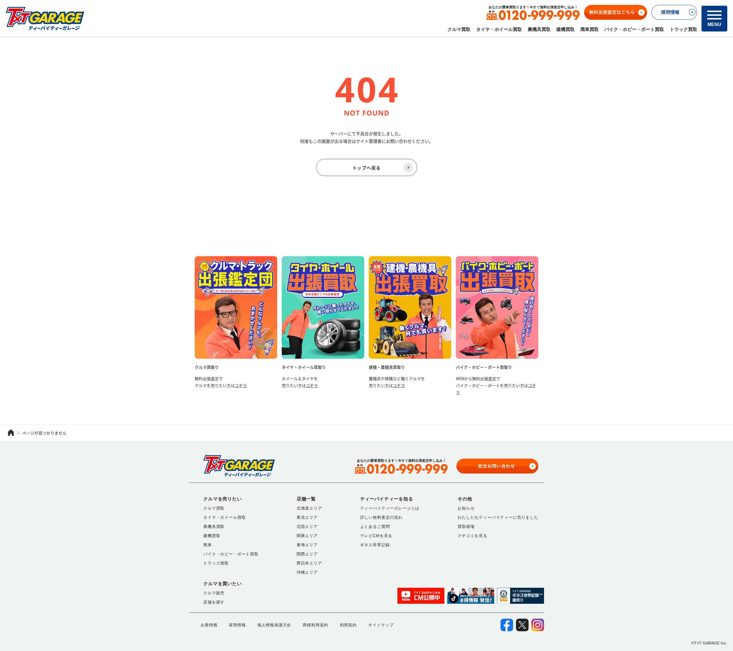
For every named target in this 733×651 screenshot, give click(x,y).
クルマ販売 (213, 593)
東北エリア (307, 517)
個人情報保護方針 (274, 625)
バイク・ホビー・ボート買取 (634, 29)
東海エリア (307, 544)
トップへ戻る (366, 168)
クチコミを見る (472, 535)
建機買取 (565, 29)
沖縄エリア (307, 572)
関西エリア (307, 554)
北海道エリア (309, 508)
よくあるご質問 (375, 526)
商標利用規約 (315, 625)
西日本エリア (309, 563)
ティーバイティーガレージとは (390, 508)
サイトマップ (381, 625)
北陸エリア (307, 526)
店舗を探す (213, 602)
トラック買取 (683, 29)
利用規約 (348, 625)
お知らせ (466, 508)
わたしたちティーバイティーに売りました (498, 517)
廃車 (207, 544)
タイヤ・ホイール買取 (499, 29)
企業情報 (208, 625)
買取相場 (466, 526)
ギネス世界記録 (375, 544)
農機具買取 (539, 29)
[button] (714, 18)
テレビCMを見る (376, 535)
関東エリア (307, 535)
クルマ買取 (459, 29)
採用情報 (237, 625)
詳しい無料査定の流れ (381, 517)
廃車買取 (589, 29)
